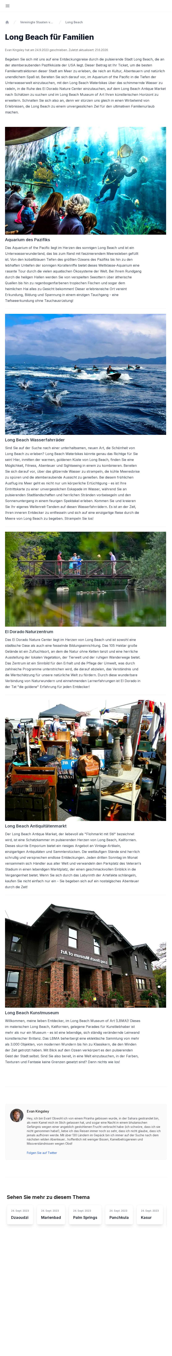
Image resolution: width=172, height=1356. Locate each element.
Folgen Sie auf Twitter (42, 1153)
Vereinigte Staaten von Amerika (37, 22)
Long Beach (74, 22)
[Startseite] (7, 22)
